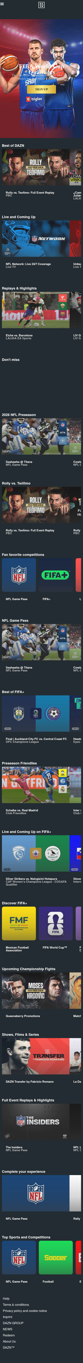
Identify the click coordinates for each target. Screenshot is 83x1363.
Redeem (9, 1335)
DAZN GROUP (13, 1323)
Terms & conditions (16, 1304)
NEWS (7, 1329)
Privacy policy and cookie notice (25, 1310)
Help (6, 1298)
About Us (9, 1341)
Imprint (7, 1317)
